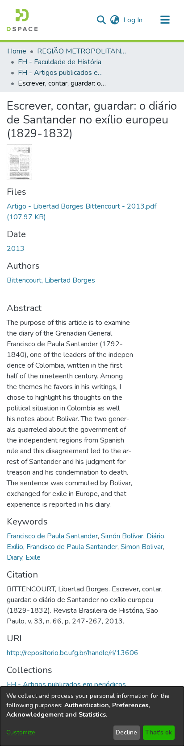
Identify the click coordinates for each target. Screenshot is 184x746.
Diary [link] (14, 557)
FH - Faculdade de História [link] (59, 62)
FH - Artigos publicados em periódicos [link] (62, 73)
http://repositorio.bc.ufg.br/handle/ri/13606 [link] (72, 653)
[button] (22, 20)
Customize (20, 732)
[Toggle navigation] (164, 20)
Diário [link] (155, 536)
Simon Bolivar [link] (142, 547)
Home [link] (16, 51)
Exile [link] (33, 557)
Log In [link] (133, 20)
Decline (126, 732)
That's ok (158, 732)
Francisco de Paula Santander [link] (52, 536)
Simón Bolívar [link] (122, 536)
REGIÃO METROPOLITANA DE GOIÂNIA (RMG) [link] (81, 51)
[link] (66, 684)
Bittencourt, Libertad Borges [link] (51, 280)
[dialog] (92, 716)
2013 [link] (16, 249)
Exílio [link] (15, 547)
